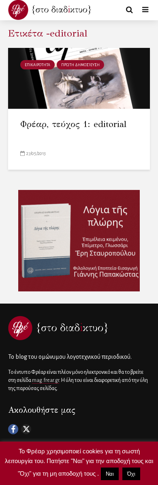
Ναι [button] (110, 474)
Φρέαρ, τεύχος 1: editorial (73, 124)
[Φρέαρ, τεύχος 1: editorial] (79, 78)
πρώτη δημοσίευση (80, 65)
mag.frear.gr (45, 380)
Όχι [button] (131, 474)
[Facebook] (13, 429)
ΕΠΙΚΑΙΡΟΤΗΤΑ (37, 65)
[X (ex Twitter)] (26, 429)
